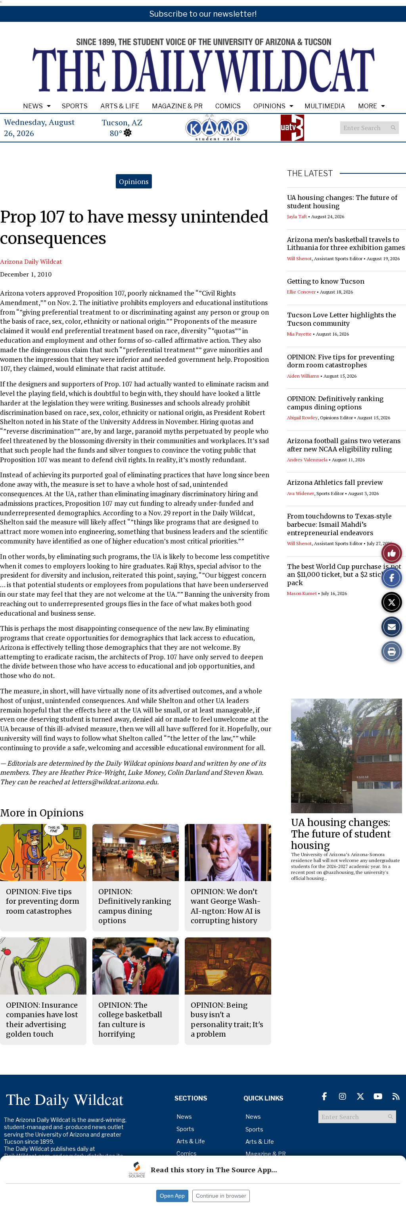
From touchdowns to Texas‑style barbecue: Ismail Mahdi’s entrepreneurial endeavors (339, 524)
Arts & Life (119, 106)
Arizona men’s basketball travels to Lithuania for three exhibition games (346, 244)
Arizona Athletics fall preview (335, 482)
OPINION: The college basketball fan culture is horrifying (130, 1020)
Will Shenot (299, 258)
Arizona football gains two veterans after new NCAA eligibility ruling (344, 445)
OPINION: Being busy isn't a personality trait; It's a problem (227, 1020)
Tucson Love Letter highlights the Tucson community (341, 319)
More (367, 106)
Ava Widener (300, 493)
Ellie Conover (301, 292)
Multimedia (324, 106)
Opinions (269, 106)
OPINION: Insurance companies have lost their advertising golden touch (42, 1020)
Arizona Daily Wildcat (31, 261)
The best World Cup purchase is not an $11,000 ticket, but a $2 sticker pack (344, 575)
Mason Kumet (302, 593)
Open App (172, 1196)
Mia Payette (299, 334)
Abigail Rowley (302, 418)
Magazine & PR (177, 106)
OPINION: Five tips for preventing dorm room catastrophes (340, 361)
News (33, 106)
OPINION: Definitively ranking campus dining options (335, 403)
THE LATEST (310, 173)
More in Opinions (42, 813)
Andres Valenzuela (307, 460)
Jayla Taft (297, 216)
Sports (75, 106)
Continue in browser (221, 1196)
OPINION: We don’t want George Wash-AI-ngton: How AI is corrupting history (226, 906)
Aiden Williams (303, 376)
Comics (228, 106)
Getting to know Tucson (325, 281)
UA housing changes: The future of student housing (341, 834)
